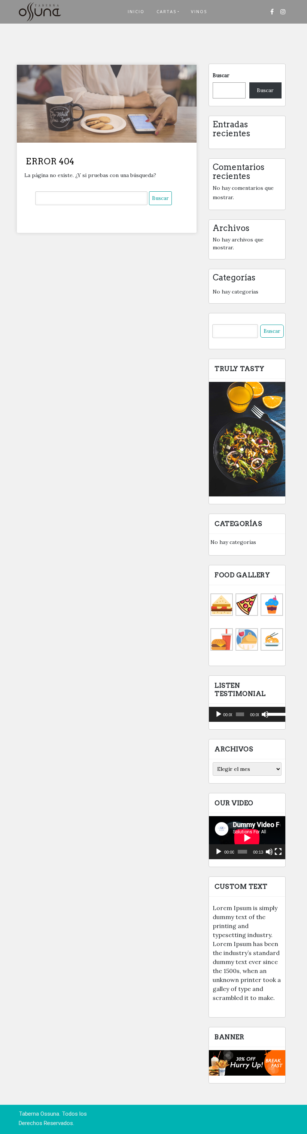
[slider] (274, 713)
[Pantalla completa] (278, 851)
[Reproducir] (218, 714)
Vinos (199, 11)
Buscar (221, 75)
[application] (247, 714)
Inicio (136, 11)
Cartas (166, 11)
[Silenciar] (265, 714)
